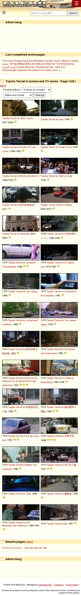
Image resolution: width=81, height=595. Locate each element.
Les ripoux (32, 291)
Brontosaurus (36, 70)
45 (31, 547)
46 (36, 547)
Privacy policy (72, 584)
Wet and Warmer (45, 63)
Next (2, 85)
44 (27, 547)
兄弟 (28, 493)
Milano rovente (70, 60)
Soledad (24, 233)
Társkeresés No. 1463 (47, 67)
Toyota (5, 118)
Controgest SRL (45, 584)
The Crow (7, 60)
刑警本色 (69, 435)
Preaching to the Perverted (29, 60)
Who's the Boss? (29, 176)
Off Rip (13, 63)
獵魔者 (67, 493)
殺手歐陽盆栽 (27, 204)
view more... (53, 70)
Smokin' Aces (52, 60)
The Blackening (65, 63)
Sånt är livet (65, 176)
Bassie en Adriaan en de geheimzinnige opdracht (19, 381)
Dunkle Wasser (25, 67)
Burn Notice (65, 204)
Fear (61, 119)
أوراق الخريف (8, 67)
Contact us (59, 584)
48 (45, 547)
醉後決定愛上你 (26, 63)
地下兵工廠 (70, 464)
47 (40, 547)
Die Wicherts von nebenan (16, 524)
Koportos (22, 70)
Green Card (65, 147)
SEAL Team (26, 118)
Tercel (13, 118)
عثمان (5, 63)
